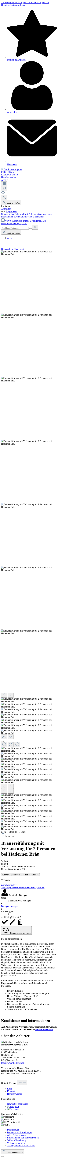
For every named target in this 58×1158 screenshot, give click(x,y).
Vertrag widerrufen (16, 1143)
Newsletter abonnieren (17, 1104)
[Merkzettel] (3, 193)
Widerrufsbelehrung (16, 1140)
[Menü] (4, 183)
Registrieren (11, 211)
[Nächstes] (11, 695)
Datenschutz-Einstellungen (19, 1132)
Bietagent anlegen (9, 906)
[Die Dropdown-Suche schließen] (35, 227)
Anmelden (6, 208)
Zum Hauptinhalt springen (13, 2)
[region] (29, 540)
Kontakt (11, 1091)
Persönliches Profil (20, 214)
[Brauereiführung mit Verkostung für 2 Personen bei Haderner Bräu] (29, 253)
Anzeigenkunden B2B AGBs (21, 1145)
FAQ (9, 1088)
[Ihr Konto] (4, 197)
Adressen (33, 214)
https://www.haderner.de (12, 1063)
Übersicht (6, 214)
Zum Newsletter (8, 885)
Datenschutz (13, 1129)
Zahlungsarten (45, 214)
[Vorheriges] (4, 695)
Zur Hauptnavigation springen (25, 3)
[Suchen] (4, 188)
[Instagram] (13, 1106)
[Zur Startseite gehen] (11, 169)
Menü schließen (13, 203)
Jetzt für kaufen (22, 887)
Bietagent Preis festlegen (19, 900)
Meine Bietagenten (35, 216)
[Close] (2, 741)
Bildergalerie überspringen (13, 249)
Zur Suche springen (36, 2)
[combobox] (15, 228)
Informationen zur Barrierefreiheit (23, 1137)
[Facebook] (13, 1109)
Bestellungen (7, 216)
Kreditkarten (20, 216)
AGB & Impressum (16, 1135)
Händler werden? (15, 1094)
